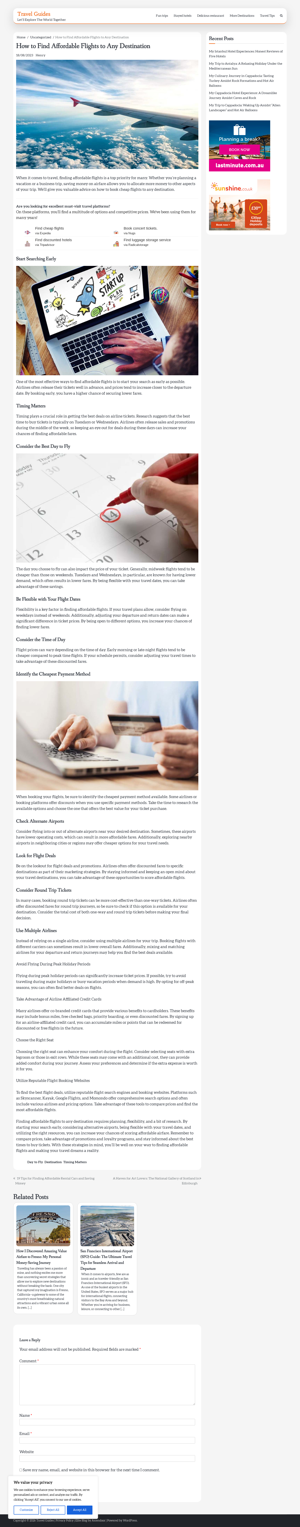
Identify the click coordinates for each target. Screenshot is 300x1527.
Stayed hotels (182, 15)
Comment (29, 1361)
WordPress (130, 1520)
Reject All (53, 1510)
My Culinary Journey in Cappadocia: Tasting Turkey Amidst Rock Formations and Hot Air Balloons (241, 80)
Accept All (79, 1510)
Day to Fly (35, 1162)
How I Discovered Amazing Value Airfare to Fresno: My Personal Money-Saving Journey (41, 1257)
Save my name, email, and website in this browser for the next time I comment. (91, 1470)
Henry (41, 55)
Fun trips (162, 15)
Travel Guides (33, 14)
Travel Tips (267, 15)
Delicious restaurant (210, 15)
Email (25, 1434)
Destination (53, 1162)
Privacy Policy (64, 1520)
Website (26, 1452)
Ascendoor (98, 1520)
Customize (26, 1510)
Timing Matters (75, 1162)
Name (25, 1416)
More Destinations (242, 15)
